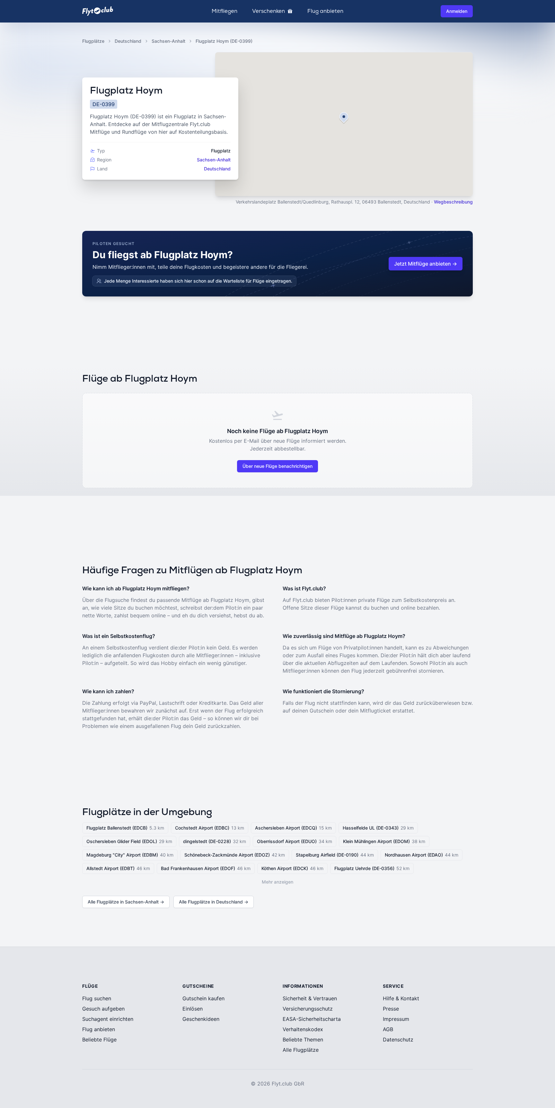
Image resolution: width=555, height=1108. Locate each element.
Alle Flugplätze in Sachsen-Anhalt (126, 901)
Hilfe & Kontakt (401, 998)
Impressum (396, 1019)
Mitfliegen (224, 11)
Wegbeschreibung (453, 201)
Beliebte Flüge (99, 1039)
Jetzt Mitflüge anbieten (425, 263)
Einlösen (192, 1008)
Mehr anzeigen (277, 882)
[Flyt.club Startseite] (97, 11)
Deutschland (128, 41)
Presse (391, 1008)
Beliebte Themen (303, 1039)
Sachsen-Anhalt (168, 41)
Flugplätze (93, 41)
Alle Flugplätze (301, 1050)
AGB (388, 1029)
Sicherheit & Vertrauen (310, 998)
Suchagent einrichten (107, 1019)
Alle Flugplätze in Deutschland (213, 901)
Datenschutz (398, 1039)
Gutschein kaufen (203, 998)
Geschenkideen (200, 1019)
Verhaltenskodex (303, 1029)
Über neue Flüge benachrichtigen (277, 466)
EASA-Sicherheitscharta (312, 1019)
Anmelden (456, 11)
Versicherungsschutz (308, 1008)
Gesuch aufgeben (103, 1008)
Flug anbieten (325, 11)
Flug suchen (96, 998)
